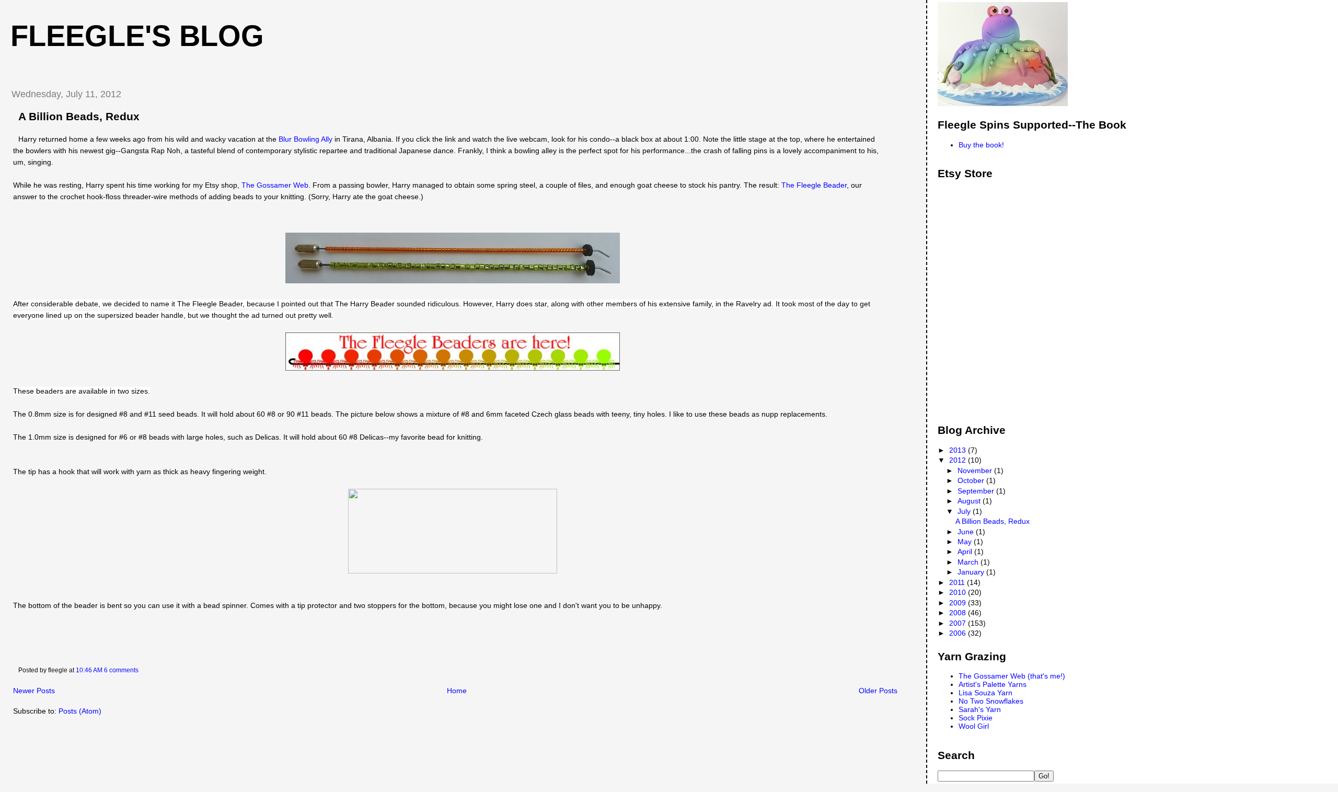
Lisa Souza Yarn (985, 692)
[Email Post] (141, 670)
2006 (958, 633)
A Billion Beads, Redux (79, 116)
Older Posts (878, 690)
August (970, 501)
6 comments (121, 670)
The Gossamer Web (274, 185)
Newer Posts (34, 690)
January (972, 572)
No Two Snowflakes (991, 701)
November (976, 470)
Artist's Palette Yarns (992, 684)
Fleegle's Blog (137, 36)
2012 (958, 460)
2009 (958, 603)
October (972, 480)
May (966, 541)
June (967, 531)
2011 (958, 582)
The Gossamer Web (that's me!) (1012, 676)
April (966, 551)
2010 (958, 592)
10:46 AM (89, 670)
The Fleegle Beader (814, 185)
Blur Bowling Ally (305, 139)
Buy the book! (981, 145)
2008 (958, 613)
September (977, 491)
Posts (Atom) (80, 711)
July (965, 511)
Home (457, 690)
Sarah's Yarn (980, 709)
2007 (958, 623)
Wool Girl (974, 726)
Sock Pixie (976, 718)
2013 (958, 450)
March (969, 562)
